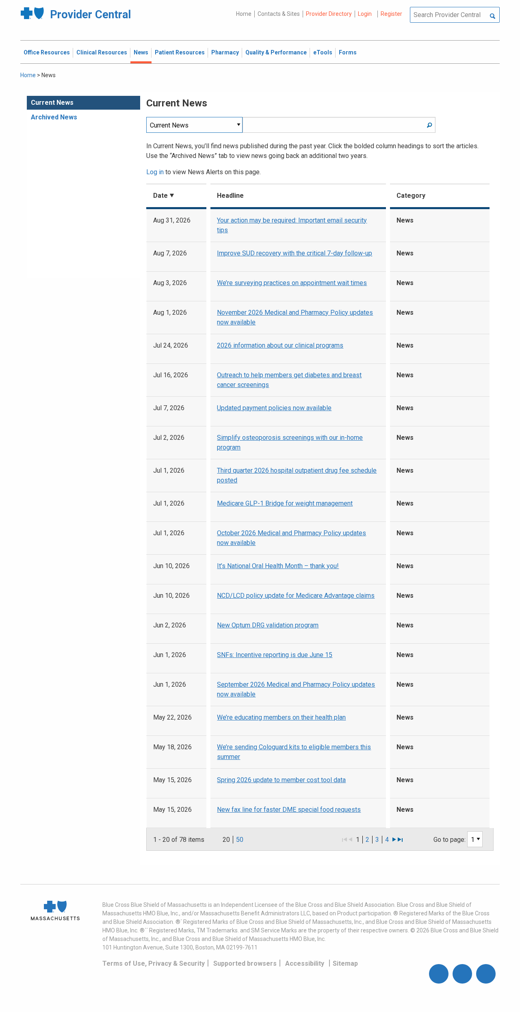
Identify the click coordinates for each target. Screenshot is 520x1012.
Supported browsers (245, 963)
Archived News (54, 117)
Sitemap (345, 963)
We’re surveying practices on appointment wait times (292, 283)
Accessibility (304, 963)
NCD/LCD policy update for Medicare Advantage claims (296, 595)
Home (243, 14)
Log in (155, 172)
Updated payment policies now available (274, 408)
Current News (52, 102)
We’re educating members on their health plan (281, 717)
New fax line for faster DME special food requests (289, 809)
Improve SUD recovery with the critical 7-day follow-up (294, 253)
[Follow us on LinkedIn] (486, 973)
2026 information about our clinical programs (280, 345)
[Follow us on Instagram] (462, 973)
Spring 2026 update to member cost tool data (281, 780)
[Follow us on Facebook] (438, 973)
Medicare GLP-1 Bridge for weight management (285, 503)
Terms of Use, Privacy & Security (153, 963)
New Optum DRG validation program (267, 625)
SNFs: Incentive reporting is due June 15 (274, 655)
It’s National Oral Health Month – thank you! (278, 566)
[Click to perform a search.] (492, 16)
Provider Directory (329, 14)
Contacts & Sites (279, 14)
